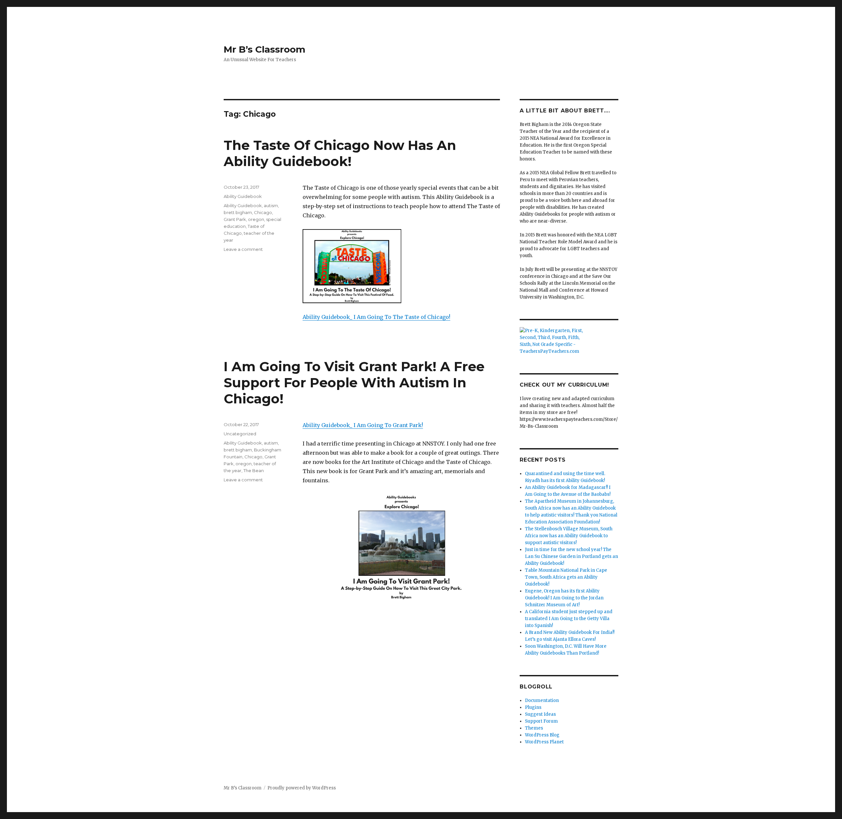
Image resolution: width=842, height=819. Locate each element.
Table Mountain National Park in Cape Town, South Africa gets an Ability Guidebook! (566, 577)
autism (271, 205)
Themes (534, 728)
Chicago (263, 212)
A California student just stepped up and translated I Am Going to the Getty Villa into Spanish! (568, 618)
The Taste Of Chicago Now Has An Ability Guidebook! (340, 153)
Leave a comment (243, 249)
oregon (256, 219)
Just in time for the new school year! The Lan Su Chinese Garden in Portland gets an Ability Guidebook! (571, 556)
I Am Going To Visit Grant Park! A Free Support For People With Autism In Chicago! (354, 382)
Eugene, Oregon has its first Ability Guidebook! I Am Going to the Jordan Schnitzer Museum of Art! (564, 598)
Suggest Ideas (540, 714)
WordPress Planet (544, 742)
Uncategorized (240, 433)
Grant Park (235, 219)
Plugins (533, 707)
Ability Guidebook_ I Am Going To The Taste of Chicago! (376, 317)
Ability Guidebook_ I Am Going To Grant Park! (363, 425)
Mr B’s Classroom (264, 49)
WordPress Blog (542, 735)
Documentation (542, 700)
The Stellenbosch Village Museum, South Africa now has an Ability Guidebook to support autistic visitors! (568, 535)
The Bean (253, 470)
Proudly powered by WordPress (301, 788)
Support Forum (541, 721)
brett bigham (238, 212)
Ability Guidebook (243, 196)
